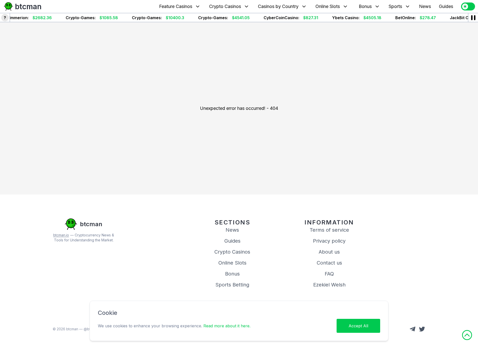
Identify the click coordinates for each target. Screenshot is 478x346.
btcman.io (61, 235)
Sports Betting (232, 285)
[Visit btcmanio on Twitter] (422, 329)
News (425, 6)
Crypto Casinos (225, 6)
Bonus (365, 6)
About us (329, 252)
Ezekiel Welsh (329, 285)
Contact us (329, 263)
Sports (395, 6)
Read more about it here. (226, 325)
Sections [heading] (232, 222)
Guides (446, 6)
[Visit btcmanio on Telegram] (412, 329)
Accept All (358, 325)
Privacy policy (329, 241)
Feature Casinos (175, 6)
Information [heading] (329, 222)
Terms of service (329, 230)
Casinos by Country (278, 6)
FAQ (329, 274)
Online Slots (327, 6)
